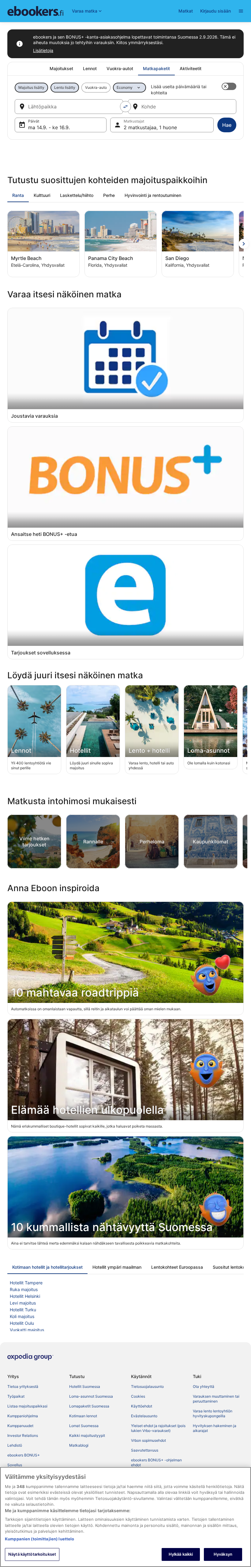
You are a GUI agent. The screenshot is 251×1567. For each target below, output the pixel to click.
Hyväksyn (223, 1554)
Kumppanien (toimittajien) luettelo (39, 1538)
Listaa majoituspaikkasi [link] (27, 1406)
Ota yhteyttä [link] (203, 1386)
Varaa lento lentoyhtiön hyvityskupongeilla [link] (212, 1413)
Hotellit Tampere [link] (26, 1282)
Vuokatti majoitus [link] (27, 1329)
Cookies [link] (138, 1396)
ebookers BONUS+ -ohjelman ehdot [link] (156, 1462)
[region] (125, 1517)
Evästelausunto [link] (144, 1416)
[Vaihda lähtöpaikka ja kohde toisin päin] (125, 106)
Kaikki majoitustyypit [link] (87, 1435)
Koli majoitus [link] (22, 1316)
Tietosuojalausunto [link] (147, 1386)
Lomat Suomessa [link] (84, 1425)
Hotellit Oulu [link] (22, 1323)
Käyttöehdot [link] (141, 1406)
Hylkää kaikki (181, 1554)
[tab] (61, 68)
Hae (226, 125)
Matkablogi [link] (78, 1445)
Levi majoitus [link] (23, 1302)
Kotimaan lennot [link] (83, 1416)
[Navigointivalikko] (240, 11)
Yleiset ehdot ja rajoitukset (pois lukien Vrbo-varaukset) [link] (158, 1428)
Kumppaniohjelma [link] (22, 1416)
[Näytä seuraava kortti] (244, 244)
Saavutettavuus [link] (144, 1450)
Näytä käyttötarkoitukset (32, 1554)
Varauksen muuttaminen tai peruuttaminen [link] (216, 1398)
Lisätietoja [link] (43, 50)
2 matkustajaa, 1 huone (150, 127)
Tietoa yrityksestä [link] (22, 1386)
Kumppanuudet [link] (20, 1425)
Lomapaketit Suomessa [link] (89, 1406)
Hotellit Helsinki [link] (25, 1296)
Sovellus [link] (14, 1465)
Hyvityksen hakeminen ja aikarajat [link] (214, 1428)
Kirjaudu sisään (215, 10)
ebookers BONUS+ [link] (23, 1455)
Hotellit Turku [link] (23, 1309)
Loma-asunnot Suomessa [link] (91, 1396)
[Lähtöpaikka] (69, 106)
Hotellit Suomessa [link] (84, 1386)
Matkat (185, 10)
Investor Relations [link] (22, 1435)
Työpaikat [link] (15, 1396)
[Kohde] (182, 106)
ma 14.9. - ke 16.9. (49, 127)
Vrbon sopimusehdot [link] (148, 1440)
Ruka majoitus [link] (24, 1289)
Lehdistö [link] (14, 1445)
